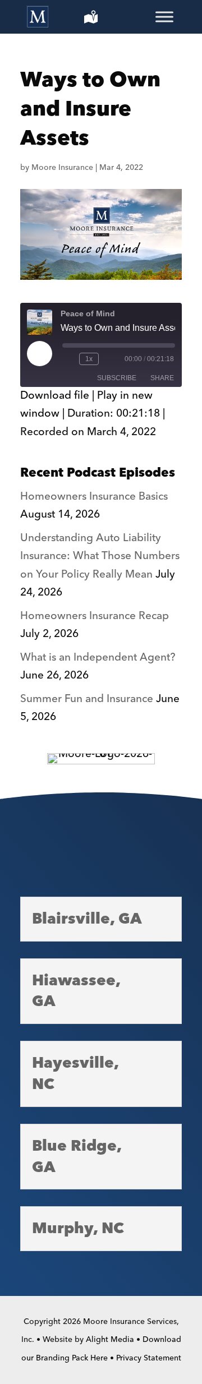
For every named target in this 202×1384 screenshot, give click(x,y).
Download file (54, 395)
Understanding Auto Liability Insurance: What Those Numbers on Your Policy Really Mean (100, 556)
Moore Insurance (62, 167)
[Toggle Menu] (164, 17)
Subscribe (116, 378)
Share (162, 378)
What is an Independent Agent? (98, 657)
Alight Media (110, 1339)
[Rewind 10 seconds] (68, 359)
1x (89, 359)
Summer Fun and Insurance (86, 699)
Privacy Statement (148, 1358)
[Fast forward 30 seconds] (109, 359)
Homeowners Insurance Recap (94, 616)
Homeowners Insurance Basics (94, 496)
